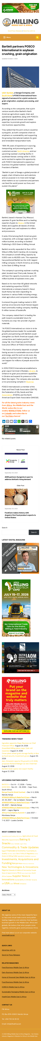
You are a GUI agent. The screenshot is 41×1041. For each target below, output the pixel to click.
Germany (10, 853)
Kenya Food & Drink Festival (13, 792)
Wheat (16, 883)
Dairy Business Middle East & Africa (15, 972)
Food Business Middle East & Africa (15, 982)
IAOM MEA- (6, 787)
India (15, 856)
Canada (16, 844)
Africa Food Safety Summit (13, 813)
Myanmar (30, 382)
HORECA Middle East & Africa (13, 987)
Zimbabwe (23, 884)
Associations (7, 395)
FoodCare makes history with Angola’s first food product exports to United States (20, 515)
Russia (23, 873)
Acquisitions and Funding (9, 836)
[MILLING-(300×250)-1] (20, 212)
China (25, 844)
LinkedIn (8, 413)
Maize (20, 863)
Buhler (12, 844)
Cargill (21, 844)
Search (4, 527)
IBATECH (5, 784)
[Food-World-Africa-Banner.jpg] (20, 433)
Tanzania (34, 880)
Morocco (25, 863)
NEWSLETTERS (15, 411)
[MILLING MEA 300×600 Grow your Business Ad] (16, 733)
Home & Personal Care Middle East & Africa (18, 977)
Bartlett (10, 93)
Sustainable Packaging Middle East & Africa (18, 992)
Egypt (4, 851)
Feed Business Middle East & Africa (15, 967)
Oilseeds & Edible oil (15, 870)
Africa (9, 405)
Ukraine (32, 371)
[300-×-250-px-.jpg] (20, 672)
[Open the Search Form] (37, 37)
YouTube (9, 416)
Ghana (14, 853)
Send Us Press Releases (11, 955)
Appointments (14, 840)
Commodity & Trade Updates (20, 847)
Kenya (15, 863)
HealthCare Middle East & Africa (14, 997)
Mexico (21, 223)
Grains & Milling (7, 856)
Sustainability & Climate (23, 880)
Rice (19, 873)
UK (3, 884)
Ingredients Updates (24, 856)
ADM (17, 836)
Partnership (27, 870)
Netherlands (31, 863)
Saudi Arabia (28, 873)
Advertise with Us (29, 31)
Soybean (9, 876)
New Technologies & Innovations (20, 867)
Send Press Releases (15, 31)
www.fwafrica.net (8, 935)
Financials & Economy (16, 850)
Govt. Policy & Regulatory (25, 854)
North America (23, 151)
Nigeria (5, 870)
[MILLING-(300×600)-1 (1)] (16, 635)
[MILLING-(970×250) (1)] (20, 11)
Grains (36, 853)
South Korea (7, 95)
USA (3, 93)
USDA (11, 884)
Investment (33, 856)
